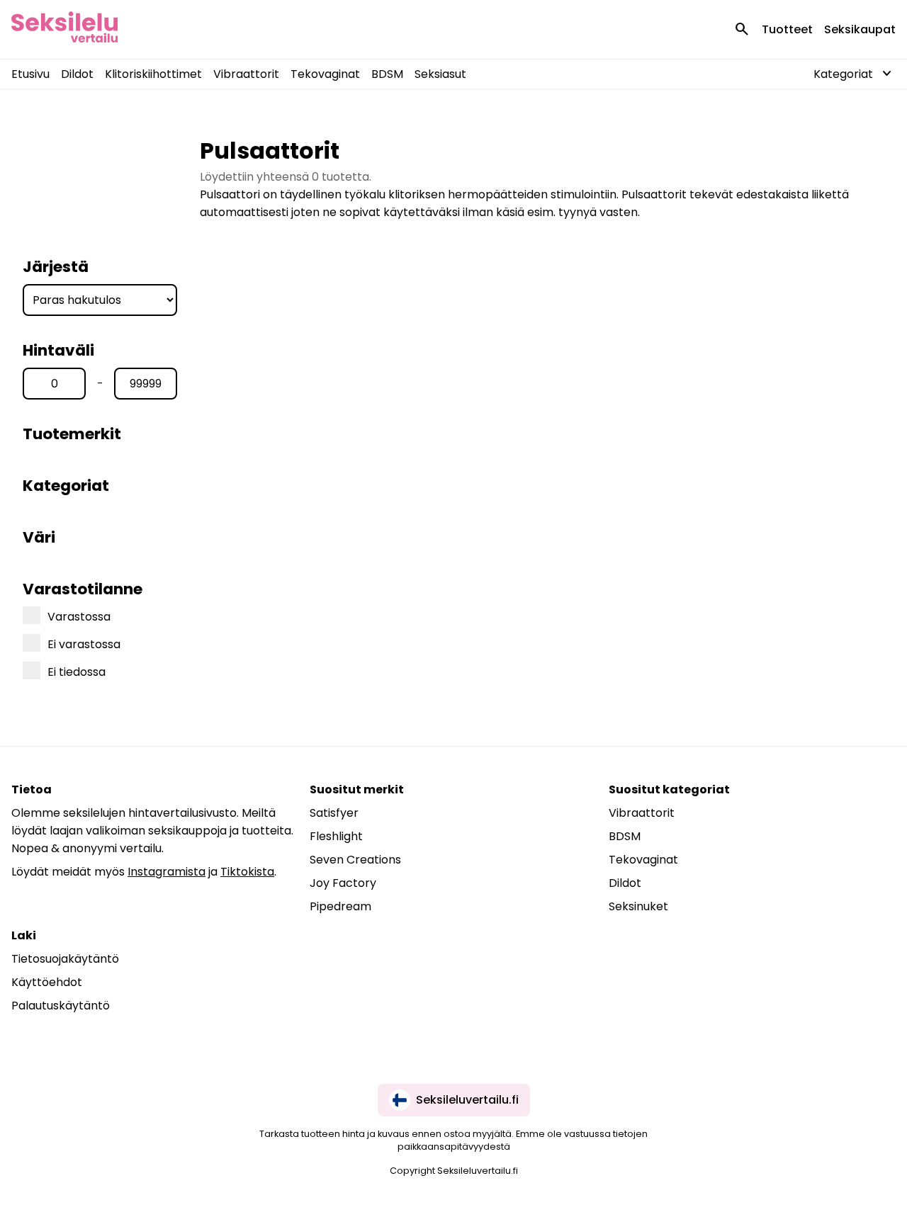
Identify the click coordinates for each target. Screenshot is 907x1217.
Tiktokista (247, 872)
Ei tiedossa (76, 672)
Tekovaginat (325, 74)
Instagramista (166, 872)
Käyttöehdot (46, 982)
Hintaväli (58, 350)
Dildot (77, 74)
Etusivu (30, 74)
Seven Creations (355, 859)
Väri (39, 537)
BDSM (387, 74)
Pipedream (340, 906)
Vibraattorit (246, 74)
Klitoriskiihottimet (153, 74)
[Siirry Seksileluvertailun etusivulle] (64, 29)
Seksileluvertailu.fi (467, 1100)
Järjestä (56, 267)
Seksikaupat (860, 29)
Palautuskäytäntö (60, 1005)
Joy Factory (343, 883)
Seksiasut (440, 74)
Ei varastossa (83, 644)
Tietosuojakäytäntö (65, 959)
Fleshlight (336, 836)
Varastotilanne (82, 589)
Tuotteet (787, 29)
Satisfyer (334, 813)
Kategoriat (66, 486)
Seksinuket (638, 906)
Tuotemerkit (72, 434)
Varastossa (79, 616)
